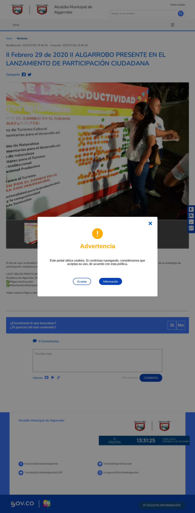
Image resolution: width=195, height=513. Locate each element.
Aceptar (82, 281)
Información (110, 281)
